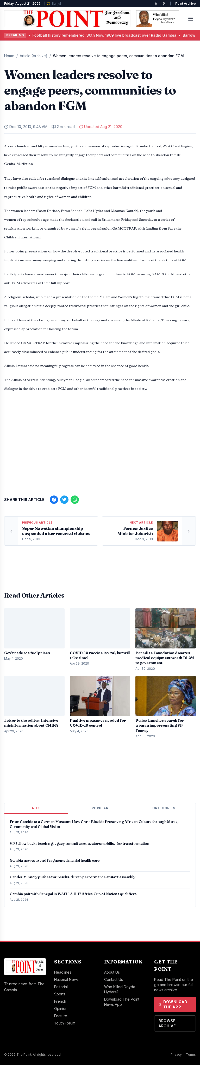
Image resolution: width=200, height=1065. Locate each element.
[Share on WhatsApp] (75, 499)
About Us (112, 972)
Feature (60, 1016)
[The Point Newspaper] (164, 3)
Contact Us (113, 979)
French (60, 1001)
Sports (59, 994)
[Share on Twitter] (64, 499)
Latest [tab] (36, 808)
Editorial (61, 986)
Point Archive (185, 3)
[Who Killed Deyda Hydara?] (157, 18)
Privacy (176, 1054)
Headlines (62, 972)
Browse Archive (167, 1023)
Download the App (175, 1004)
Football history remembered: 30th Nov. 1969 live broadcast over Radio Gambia (79, 35)
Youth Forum (64, 1023)
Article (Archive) (33, 55)
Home (9, 55)
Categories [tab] (163, 808)
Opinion (60, 1008)
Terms (191, 1054)
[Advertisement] (100, 442)
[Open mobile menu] (190, 19)
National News (66, 979)
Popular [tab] (100, 808)
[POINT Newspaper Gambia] (156, 3)
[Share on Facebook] (54, 499)
